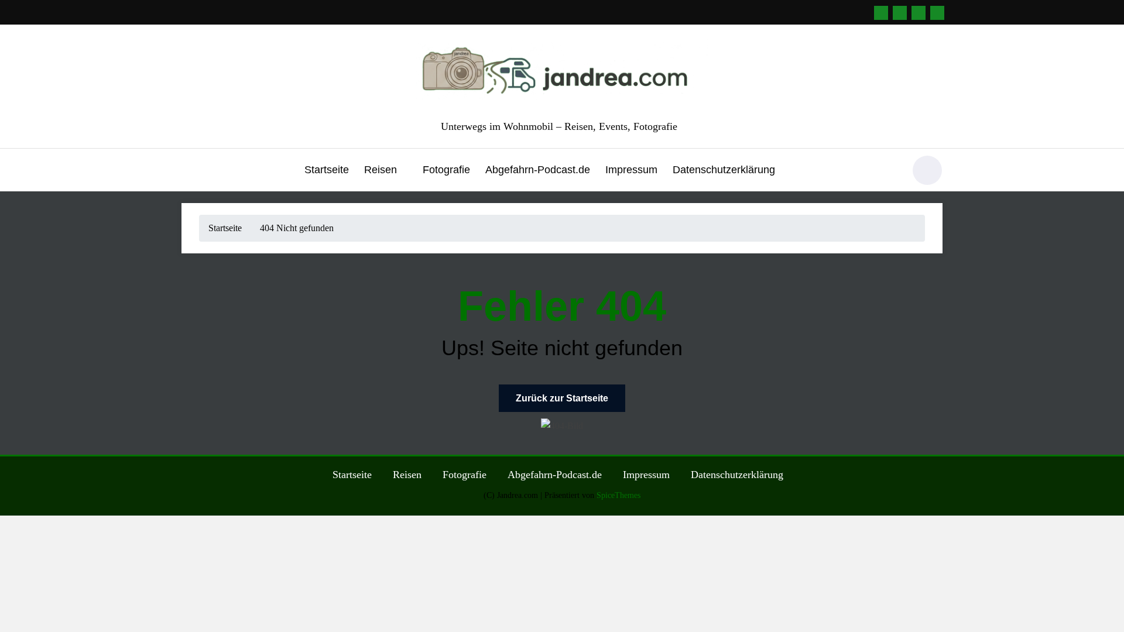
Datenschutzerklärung (724, 170)
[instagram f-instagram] (918, 13)
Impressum (631, 170)
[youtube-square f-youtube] (937, 13)
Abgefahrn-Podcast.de (537, 170)
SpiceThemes (618, 495)
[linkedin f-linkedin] (881, 13)
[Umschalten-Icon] (190, 171)
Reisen (380, 170)
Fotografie (446, 170)
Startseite (326, 170)
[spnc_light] (927, 170)
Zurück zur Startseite (562, 398)
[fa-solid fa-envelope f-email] (900, 13)
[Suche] (889, 172)
